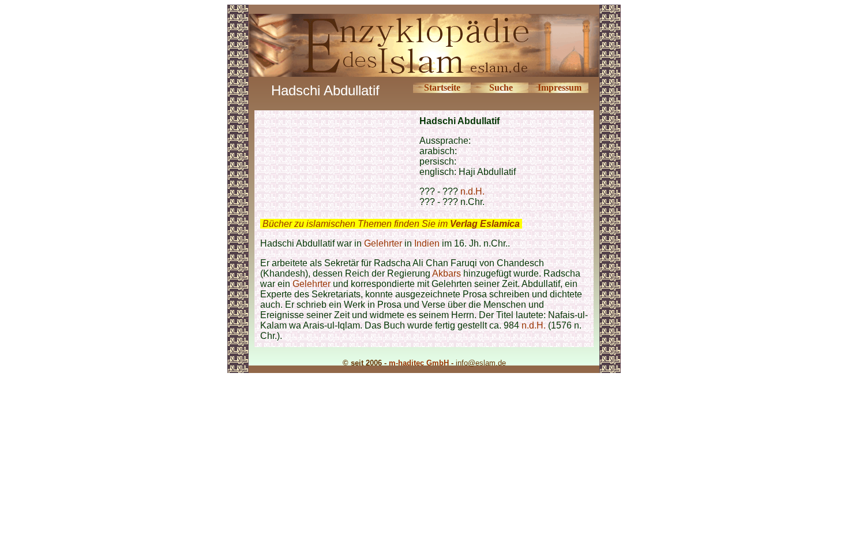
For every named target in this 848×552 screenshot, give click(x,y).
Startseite (442, 87)
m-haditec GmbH (419, 363)
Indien (427, 243)
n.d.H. (472, 191)
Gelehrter (383, 243)
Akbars (446, 273)
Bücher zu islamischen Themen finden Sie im (391, 224)
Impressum (559, 87)
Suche (501, 87)
